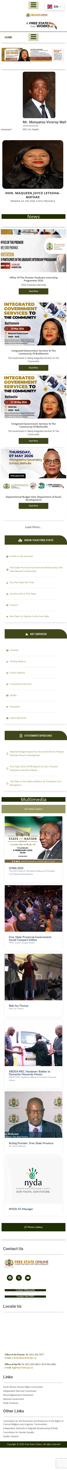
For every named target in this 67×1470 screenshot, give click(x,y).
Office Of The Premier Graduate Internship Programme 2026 (34, 279)
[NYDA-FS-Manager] (33, 1159)
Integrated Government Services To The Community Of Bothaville (33, 425)
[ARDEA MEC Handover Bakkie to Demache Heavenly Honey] (33, 1021)
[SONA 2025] (33, 818)
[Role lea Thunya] (33, 955)
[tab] (33, 809)
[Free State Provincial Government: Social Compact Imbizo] (33, 887)
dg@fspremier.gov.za (22, 1367)
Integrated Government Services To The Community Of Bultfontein (33, 352)
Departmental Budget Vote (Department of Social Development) (33, 498)
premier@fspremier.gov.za (24, 1358)
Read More (33, 291)
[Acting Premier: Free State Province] (33, 1093)
